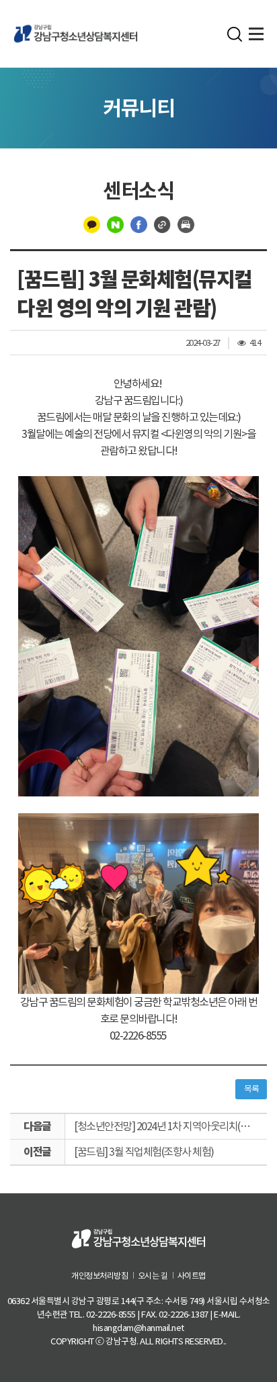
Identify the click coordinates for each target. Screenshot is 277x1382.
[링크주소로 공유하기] (162, 223)
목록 (251, 1089)
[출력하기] (185, 223)
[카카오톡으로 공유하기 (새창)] (91, 223)
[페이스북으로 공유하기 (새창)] (138, 223)
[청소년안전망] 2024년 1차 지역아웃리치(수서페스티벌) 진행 (170, 1126)
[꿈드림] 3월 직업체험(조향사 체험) (144, 1151)
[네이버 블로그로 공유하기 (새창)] (115, 223)
